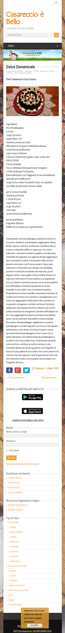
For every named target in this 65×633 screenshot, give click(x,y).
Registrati (11, 464)
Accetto (34, 625)
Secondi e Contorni (17, 566)
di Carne (14, 556)
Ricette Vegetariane (18, 505)
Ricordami (14, 451)
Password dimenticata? (28, 464)
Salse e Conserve (16, 586)
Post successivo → (50, 378)
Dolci (10, 595)
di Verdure (15, 561)
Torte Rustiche (15, 605)
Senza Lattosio (15, 492)
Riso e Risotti (16, 532)
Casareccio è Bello (25, 18)
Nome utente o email (16, 432)
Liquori (11, 600)
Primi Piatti (13, 522)
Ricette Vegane (15, 510)
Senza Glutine (15, 478)
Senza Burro (14, 488)
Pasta (13, 527)
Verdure (14, 581)
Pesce (13, 571)
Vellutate (14, 547)
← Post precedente (15, 378)
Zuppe (13, 537)
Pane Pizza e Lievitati (18, 590)
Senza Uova (14, 483)
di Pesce (14, 552)
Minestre (14, 542)
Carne (13, 576)
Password (10, 441)
